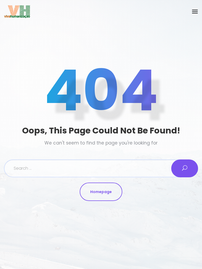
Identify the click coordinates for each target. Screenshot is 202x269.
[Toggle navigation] (195, 11)
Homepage (101, 191)
